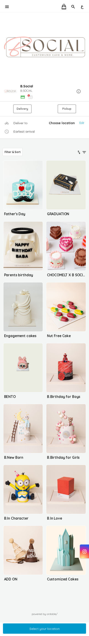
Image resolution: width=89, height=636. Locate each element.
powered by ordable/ (45, 614)
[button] (44, 91)
